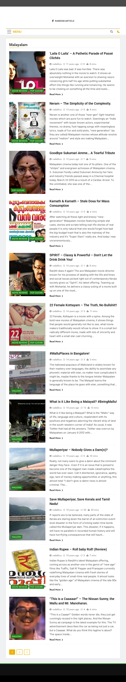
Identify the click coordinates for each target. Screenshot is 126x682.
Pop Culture (36, 90)
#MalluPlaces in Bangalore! (69, 353)
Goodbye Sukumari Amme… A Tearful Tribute (82, 153)
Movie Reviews (19, 90)
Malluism (16, 390)
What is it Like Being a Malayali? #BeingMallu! (83, 402)
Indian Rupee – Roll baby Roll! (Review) (78, 549)
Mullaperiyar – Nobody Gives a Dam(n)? (79, 450)
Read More (55, 94)
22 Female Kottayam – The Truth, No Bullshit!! (83, 305)
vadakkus (57, 64)
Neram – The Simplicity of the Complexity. (80, 103)
